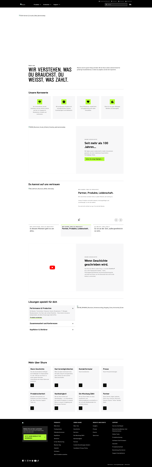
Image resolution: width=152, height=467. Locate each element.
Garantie (114, 443)
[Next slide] (120, 220)
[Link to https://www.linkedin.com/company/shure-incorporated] (30, 460)
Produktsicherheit (117, 447)
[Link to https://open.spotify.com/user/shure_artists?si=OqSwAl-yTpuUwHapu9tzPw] (32, 461)
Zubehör (56, 448)
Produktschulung (117, 437)
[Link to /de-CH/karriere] (64, 377)
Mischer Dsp (57, 445)
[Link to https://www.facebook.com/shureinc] (23, 460)
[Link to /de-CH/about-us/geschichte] (39, 377)
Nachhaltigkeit (77, 438)
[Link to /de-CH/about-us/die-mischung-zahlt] (88, 401)
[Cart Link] (130, 4)
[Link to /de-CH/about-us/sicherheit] (39, 401)
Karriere (75, 432)
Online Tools (115, 434)
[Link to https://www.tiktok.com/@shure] (38, 460)
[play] (52, 267)
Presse (95, 429)
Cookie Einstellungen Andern (81, 445)
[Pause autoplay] (78, 220)
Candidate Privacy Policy (80, 448)
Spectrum (96, 435)
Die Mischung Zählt (78, 435)
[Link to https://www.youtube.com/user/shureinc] (35, 461)
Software (56, 451)
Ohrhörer (56, 438)
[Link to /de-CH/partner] (112, 401)
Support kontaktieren (118, 453)
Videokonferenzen (59, 432)
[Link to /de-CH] (25, 5)
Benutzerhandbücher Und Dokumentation (119, 430)
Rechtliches (127, 464)
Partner (75, 442)
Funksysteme (58, 429)
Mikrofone (57, 426)
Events (95, 432)
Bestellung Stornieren (118, 450)
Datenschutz (110, 464)
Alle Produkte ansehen (60, 454)
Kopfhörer (57, 435)
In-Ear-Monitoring (59, 442)
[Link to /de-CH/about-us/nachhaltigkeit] (64, 401)
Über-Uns (76, 426)
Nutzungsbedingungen (119, 464)
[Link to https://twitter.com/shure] (25, 460)
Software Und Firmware (119, 440)
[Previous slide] (116, 220)
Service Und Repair (117, 426)
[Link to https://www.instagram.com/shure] (27, 460)
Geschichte (76, 429)
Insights (95, 426)
